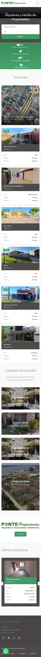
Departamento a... (13, 579)
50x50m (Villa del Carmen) (18, 116)
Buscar (20, 36)
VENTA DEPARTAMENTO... (13, 186)
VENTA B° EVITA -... (11, 147)
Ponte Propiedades (10, 621)
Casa (5, 265)
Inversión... (7, 344)
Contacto (20, 534)
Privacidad (22, 653)
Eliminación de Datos (7, 653)
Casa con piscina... (10, 305)
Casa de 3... (8, 226)
